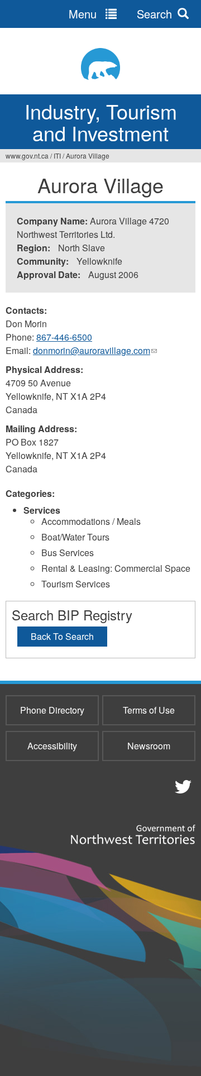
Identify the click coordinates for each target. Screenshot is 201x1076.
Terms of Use (149, 710)
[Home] (100, 64)
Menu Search (120, 14)
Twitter (181, 786)
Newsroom (148, 745)
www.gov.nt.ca (27, 155)
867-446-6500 (64, 337)
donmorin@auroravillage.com (95, 350)
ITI (57, 155)
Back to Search (62, 636)
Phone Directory (52, 710)
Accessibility (52, 745)
